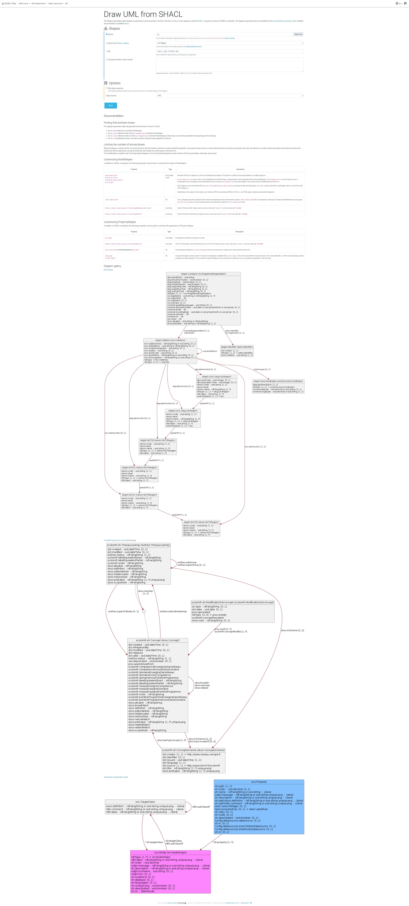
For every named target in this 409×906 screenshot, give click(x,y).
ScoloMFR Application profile (115, 540)
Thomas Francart (172, 903)
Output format (111, 96)
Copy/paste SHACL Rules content (120, 59)
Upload (110, 34)
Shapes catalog (123, 43)
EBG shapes (108, 270)
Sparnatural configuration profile (116, 777)
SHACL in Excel (229, 38)
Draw (111, 105)
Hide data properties (115, 88)
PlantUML (198, 21)
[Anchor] (101, 28)
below (126, 23)
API (66, 3)
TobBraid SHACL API (232, 903)
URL (109, 51)
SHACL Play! (10, 3)
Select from (118, 43)
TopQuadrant (245, 903)
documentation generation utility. (284, 21)
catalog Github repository (193, 46)
